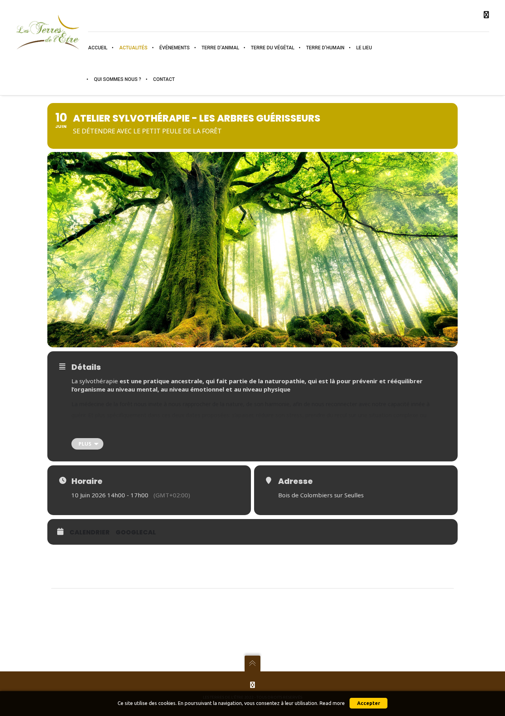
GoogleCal (136, 532)
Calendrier (89, 532)
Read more (332, 703)
